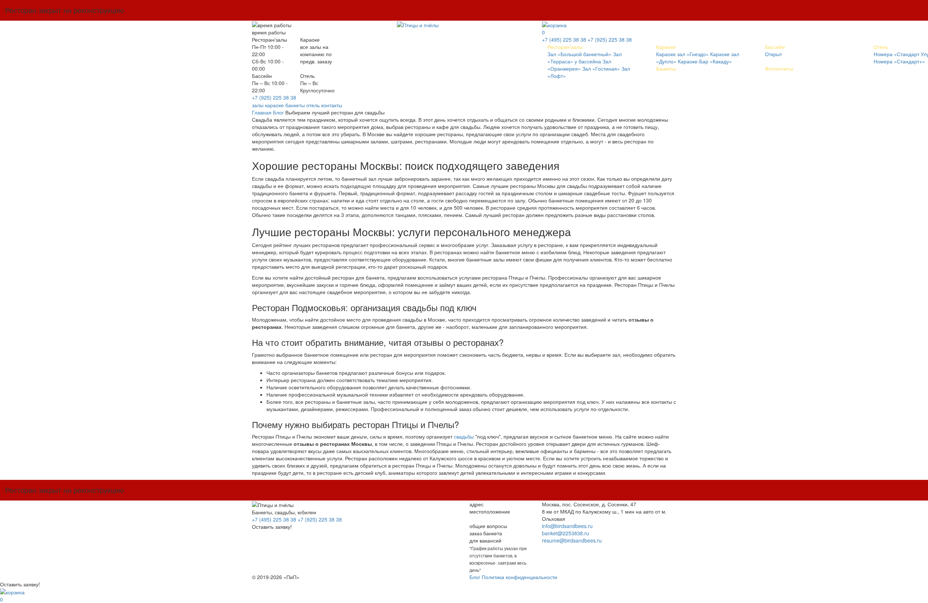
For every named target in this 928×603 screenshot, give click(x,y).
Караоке (666, 46)
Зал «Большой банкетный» (579, 54)
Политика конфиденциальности (519, 577)
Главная (262, 112)
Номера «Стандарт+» (899, 61)
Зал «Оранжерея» (579, 65)
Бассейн (775, 46)
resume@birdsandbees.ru (572, 540)
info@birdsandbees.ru (567, 525)
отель (313, 105)
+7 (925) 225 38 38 (274, 97)
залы (258, 105)
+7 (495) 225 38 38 (564, 39)
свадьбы (464, 436)
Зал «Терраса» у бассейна (584, 57)
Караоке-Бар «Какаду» (705, 61)
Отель (881, 46)
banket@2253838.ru (565, 533)
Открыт (773, 54)
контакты (331, 105)
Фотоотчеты (779, 68)
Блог (278, 112)
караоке (274, 105)
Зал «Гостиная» (601, 68)
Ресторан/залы (565, 46)
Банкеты (666, 68)
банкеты (295, 105)
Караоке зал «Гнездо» (682, 54)
